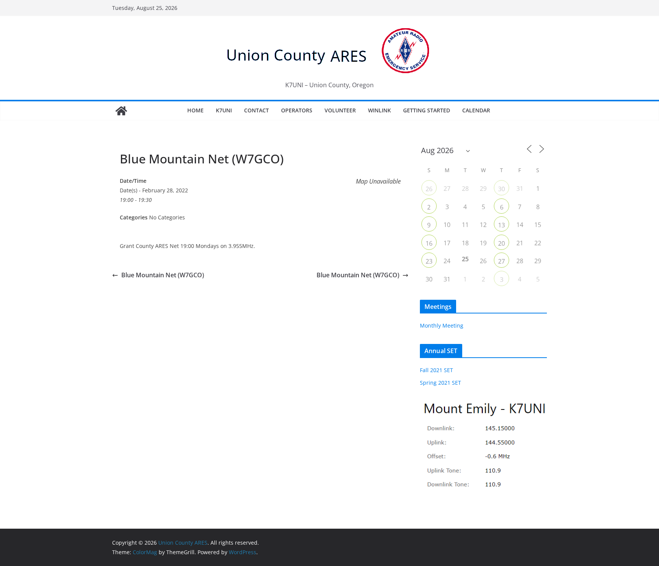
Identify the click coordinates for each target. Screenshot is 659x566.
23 (429, 261)
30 (501, 189)
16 (429, 243)
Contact (256, 110)
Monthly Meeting (441, 325)
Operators (296, 110)
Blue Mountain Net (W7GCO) (162, 275)
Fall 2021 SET (436, 370)
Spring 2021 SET (440, 382)
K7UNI (224, 110)
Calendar (476, 110)
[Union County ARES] (121, 111)
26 (429, 189)
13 (501, 225)
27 (501, 261)
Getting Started (426, 110)
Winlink (379, 110)
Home (195, 110)
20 (501, 243)
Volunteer (340, 110)
